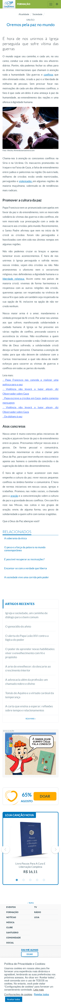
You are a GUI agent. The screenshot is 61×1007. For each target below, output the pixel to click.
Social (10, 943)
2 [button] (23, 880)
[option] (30, 849)
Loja (36, 917)
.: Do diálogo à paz (12, 416)
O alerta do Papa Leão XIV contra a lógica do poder (27, 637)
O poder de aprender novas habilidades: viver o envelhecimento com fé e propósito (30, 653)
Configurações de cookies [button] (18, 994)
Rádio (37, 912)
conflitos (48, 74)
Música (10, 922)
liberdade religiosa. (14, 278)
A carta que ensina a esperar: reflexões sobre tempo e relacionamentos (29, 708)
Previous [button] (5, 849)
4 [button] (37, 880)
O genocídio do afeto (18, 626)
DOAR (30, 954)
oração (14, 495)
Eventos (11, 907)
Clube (9, 927)
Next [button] (55, 849)
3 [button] (30, 880)
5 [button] (44, 880)
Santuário (12, 932)
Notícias (11, 917)
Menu (51, 4)
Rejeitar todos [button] (41, 994)
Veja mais (30, 719)
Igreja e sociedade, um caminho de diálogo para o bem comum (26, 615)
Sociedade (37, 14)
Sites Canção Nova (57, 4)
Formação (12, 912)
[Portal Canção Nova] (9, 4)
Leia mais (38, 989)
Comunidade (13, 938)
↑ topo (30, 903)
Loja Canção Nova (19, 815)
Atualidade (24, 14)
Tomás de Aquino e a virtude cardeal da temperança (29, 695)
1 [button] (16, 880)
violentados (26, 181)
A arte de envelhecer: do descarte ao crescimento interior (28, 668)
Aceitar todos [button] (13, 999)
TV (35, 907)
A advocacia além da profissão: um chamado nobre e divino (26, 681)
